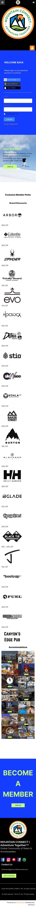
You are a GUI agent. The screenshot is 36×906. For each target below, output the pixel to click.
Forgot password (11, 124)
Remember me (12, 114)
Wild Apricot (20, 902)
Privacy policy (29, 894)
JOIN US (10, 167)
